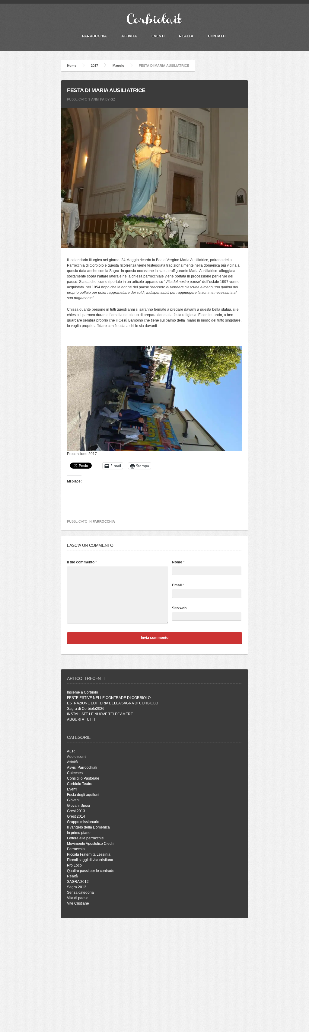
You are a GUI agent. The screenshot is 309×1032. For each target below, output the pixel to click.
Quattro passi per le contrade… (92, 871)
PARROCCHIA (94, 36)
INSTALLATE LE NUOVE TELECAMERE (100, 714)
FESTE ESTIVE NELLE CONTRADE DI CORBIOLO (109, 698)
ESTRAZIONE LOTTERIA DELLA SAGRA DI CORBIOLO (112, 703)
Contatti (216, 36)
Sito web (179, 608)
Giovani (73, 800)
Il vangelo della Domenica (88, 827)
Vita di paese (77, 898)
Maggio (118, 65)
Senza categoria (80, 892)
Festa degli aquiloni (83, 795)
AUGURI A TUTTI (81, 719)
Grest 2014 (76, 816)
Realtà (186, 36)
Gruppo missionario (83, 822)
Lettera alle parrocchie (85, 838)
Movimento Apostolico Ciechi (90, 843)
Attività (129, 36)
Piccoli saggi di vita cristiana (90, 860)
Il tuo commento (82, 562)
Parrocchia (104, 521)
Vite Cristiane (78, 903)
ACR (71, 751)
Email (178, 585)
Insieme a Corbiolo (82, 692)
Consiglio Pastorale (83, 778)
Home (71, 65)
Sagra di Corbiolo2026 (85, 709)
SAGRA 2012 (78, 882)
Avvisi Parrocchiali (82, 767)
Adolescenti (76, 757)
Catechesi (75, 773)
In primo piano (79, 833)
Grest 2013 (76, 811)
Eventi (157, 36)
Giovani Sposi (78, 805)
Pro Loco (74, 865)
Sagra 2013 (76, 887)
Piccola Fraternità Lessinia (88, 854)
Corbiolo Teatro (79, 784)
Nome (178, 562)
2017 (94, 65)
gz (112, 99)
